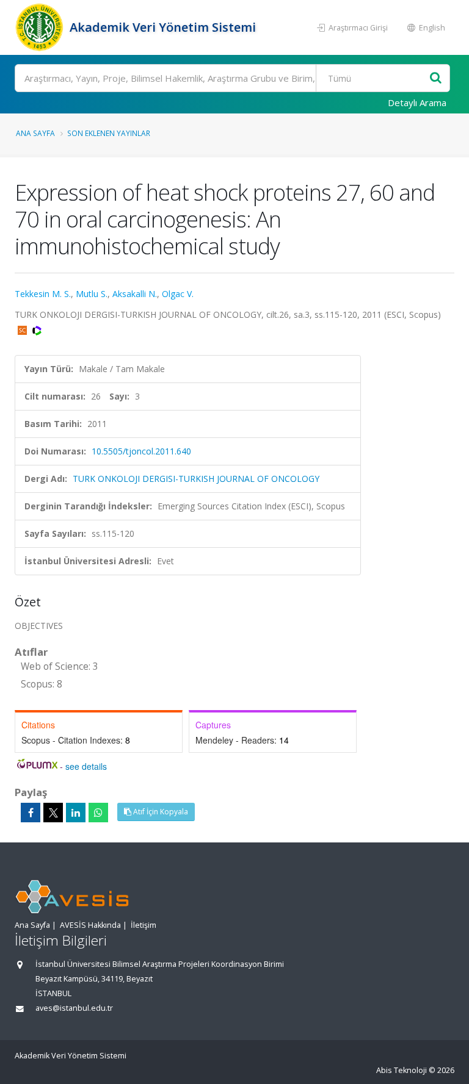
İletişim (143, 925)
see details (86, 766)
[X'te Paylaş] (53, 812)
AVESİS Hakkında (90, 925)
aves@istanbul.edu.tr (74, 1008)
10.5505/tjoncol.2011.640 (141, 451)
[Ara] (435, 78)
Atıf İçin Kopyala (159, 811)
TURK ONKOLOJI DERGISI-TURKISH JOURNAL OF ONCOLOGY (196, 478)
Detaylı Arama (417, 102)
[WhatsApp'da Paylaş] (98, 812)
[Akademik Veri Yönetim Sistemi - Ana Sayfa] (41, 27)
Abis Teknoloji (401, 1070)
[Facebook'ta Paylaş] (30, 812)
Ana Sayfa (35, 133)
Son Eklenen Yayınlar (108, 133)
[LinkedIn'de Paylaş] (75, 812)
